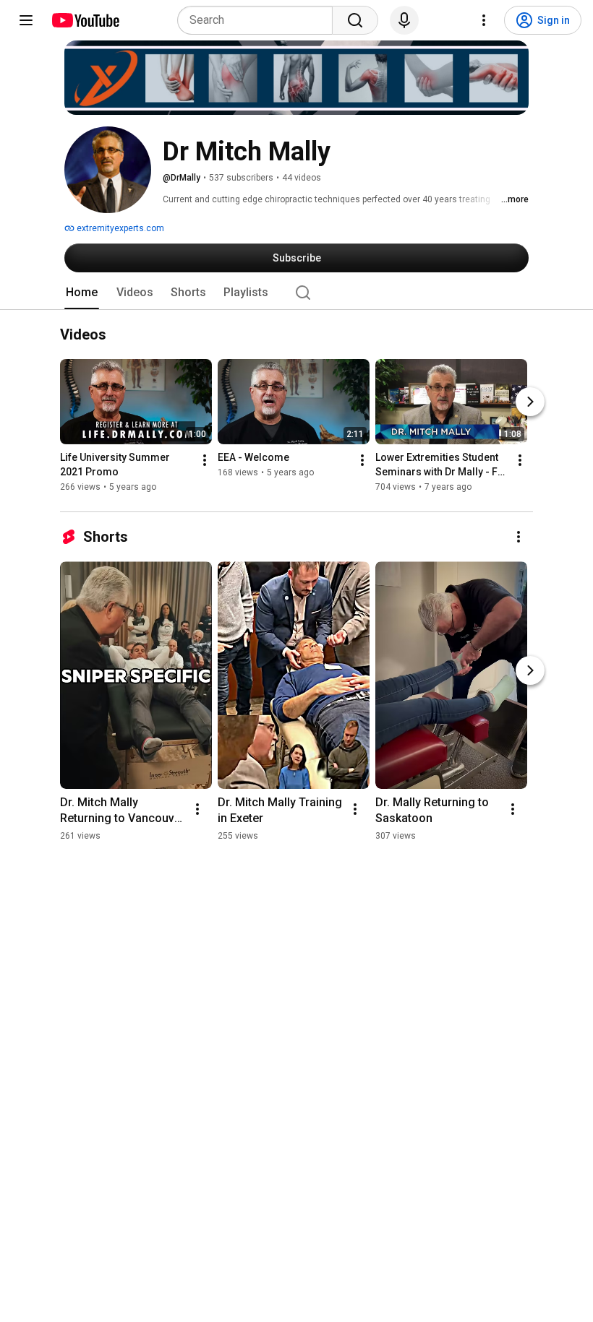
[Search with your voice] (404, 20)
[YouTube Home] (84, 20)
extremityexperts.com (119, 228)
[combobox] (259, 20)
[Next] (530, 402)
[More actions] (204, 460)
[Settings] (483, 20)
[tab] (81, 292)
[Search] (355, 20)
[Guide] (26, 20)
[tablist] (296, 292)
